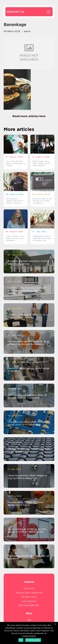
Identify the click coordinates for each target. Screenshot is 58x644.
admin (27, 31)
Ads (29, 620)
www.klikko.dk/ (31, 605)
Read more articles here (29, 116)
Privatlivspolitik (33, 640)
